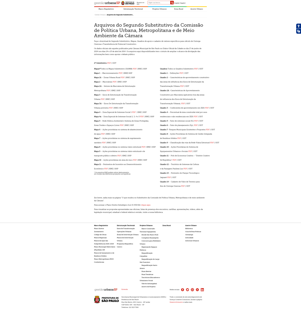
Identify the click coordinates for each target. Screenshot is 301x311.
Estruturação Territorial (133, 9)
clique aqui (145, 205)
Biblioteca (189, 228)
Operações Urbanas (124, 231)
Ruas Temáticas (147, 274)
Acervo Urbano (196, 9)
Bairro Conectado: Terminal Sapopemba (148, 230)
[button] (172, 2)
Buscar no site (140, 3)
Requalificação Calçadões (146, 254)
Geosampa (189, 235)
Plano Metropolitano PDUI (104, 259)
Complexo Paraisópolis (150, 238)
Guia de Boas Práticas (193, 231)
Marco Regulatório (106, 9)
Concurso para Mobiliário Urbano (150, 242)
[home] (106, 291)
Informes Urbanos (192, 241)
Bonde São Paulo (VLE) (150, 235)
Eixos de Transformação (126, 228)
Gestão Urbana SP (107, 3)
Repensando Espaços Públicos (148, 248)
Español (182, 3)
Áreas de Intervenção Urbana (128, 235)
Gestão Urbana (100, 15)
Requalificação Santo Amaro (148, 266)
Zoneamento (99, 231)
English (176, 3)
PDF (135, 69)
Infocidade (189, 238)
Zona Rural (178, 9)
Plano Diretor (99, 228)
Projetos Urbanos (159, 9)
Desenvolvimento (176, 302)
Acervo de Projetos (148, 286)
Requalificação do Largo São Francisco (149, 260)
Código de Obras (100, 235)
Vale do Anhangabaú (149, 283)
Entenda (124, 289)
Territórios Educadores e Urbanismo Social (150, 278)
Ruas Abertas (146, 271)
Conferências (99, 262)
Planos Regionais (100, 238)
